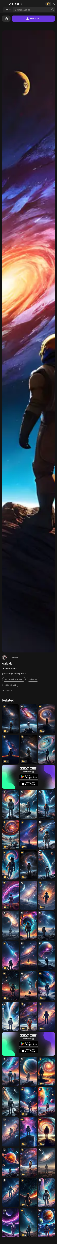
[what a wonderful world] (46, 804)
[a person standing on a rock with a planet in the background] (10, 1162)
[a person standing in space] (28, 895)
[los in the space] (10, 1222)
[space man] (10, 1101)
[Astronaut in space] (46, 834)
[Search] (52, 9)
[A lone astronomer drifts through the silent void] (46, 955)
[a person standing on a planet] (46, 749)
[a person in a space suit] (46, 1192)
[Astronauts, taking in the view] (10, 1071)
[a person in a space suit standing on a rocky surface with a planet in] (28, 986)
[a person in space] (28, 925)
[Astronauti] (46, 864)
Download (35, 18)
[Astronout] (10, 804)
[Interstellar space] (46, 925)
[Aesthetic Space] (28, 955)
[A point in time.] (10, 925)
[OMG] (46, 1162)
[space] (28, 804)
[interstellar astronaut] (10, 1192)
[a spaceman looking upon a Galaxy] (28, 718)
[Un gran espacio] (28, 1071)
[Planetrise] (46, 1101)
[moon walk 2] (10, 1132)
